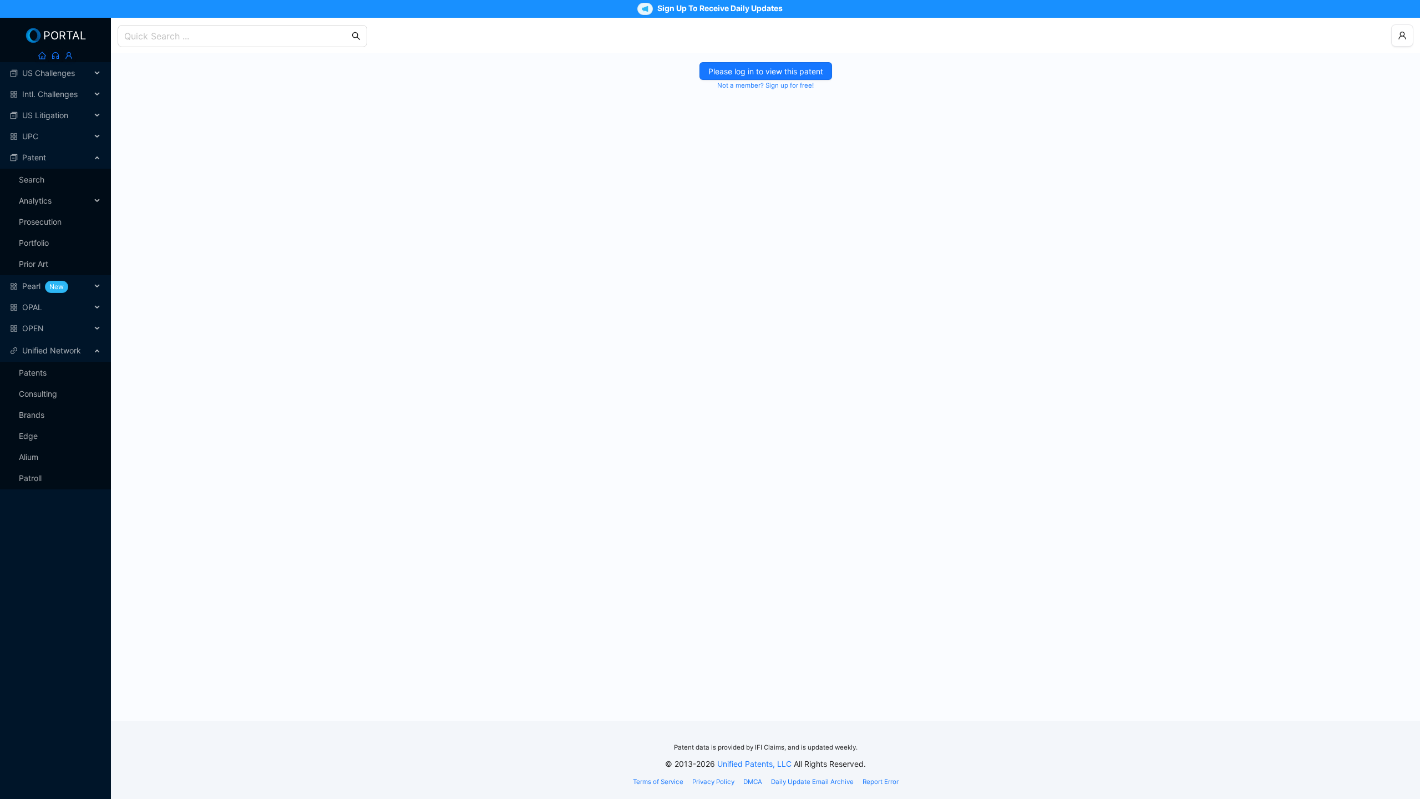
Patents (33, 372)
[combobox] (236, 36)
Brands (31, 414)
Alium (28, 457)
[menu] (55, 201)
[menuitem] (55, 73)
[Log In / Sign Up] (68, 55)
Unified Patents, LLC (754, 763)
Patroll (30, 478)
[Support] (55, 55)
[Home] (42, 55)
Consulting (38, 393)
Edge (28, 436)
